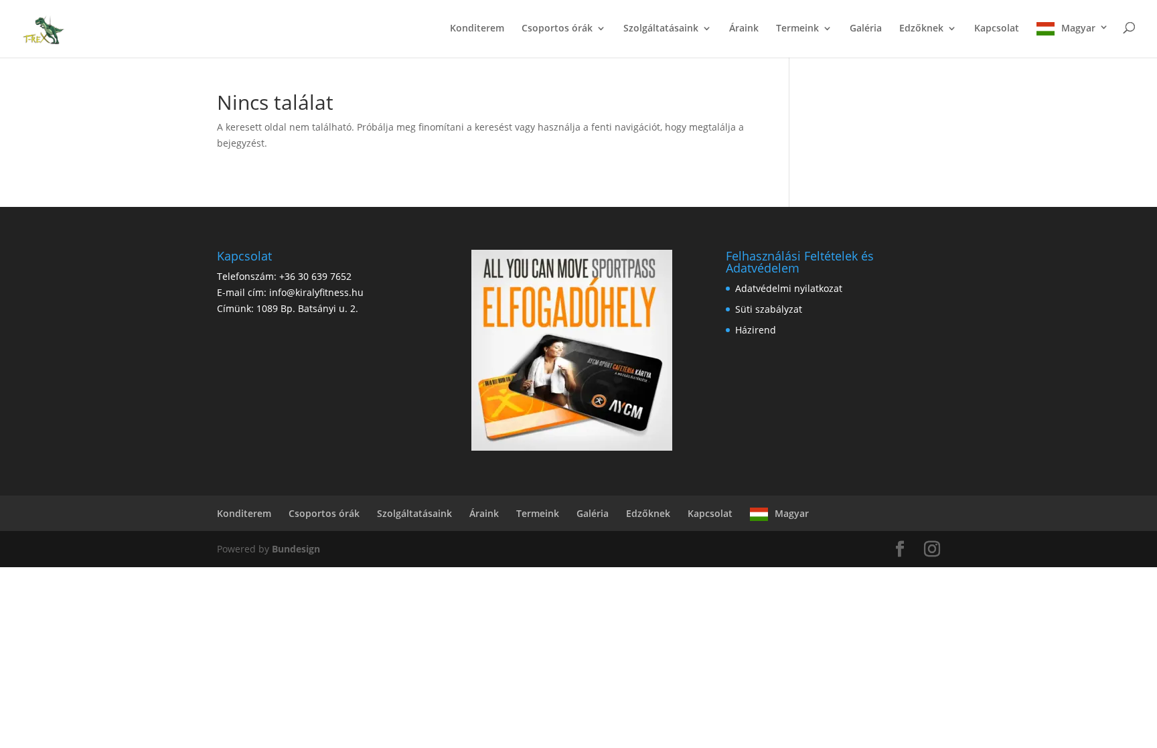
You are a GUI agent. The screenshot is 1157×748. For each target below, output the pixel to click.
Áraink (744, 28)
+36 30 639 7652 (315, 276)
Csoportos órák (557, 28)
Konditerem (477, 28)
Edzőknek (921, 28)
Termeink (797, 28)
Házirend (755, 329)
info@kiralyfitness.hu (316, 292)
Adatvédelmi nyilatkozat (788, 288)
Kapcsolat (996, 28)
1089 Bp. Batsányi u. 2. (307, 308)
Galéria (866, 28)
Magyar (1078, 28)
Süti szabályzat (768, 309)
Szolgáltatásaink (660, 28)
